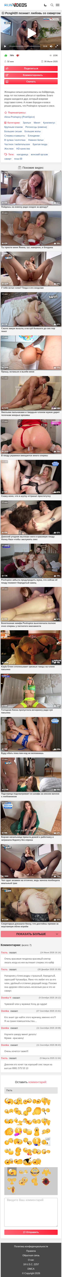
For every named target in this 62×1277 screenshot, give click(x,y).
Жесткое (9, 148)
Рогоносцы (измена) (36, 127)
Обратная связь (31, 1255)
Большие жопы (33, 131)
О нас (31, 1260)
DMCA (31, 1269)
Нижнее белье (36, 140)
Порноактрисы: (17, 112)
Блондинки (34, 135)
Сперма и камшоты (14, 135)
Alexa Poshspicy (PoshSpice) (19, 117)
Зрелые (27, 122)
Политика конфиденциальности (31, 1246)
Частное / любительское (17, 144)
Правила (31, 1251)
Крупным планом (13, 127)
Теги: (11, 154)
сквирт (7, 159)
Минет (37, 122)
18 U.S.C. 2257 (31, 1264)
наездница (22, 154)
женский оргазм (39, 154)
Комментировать (33, 75)
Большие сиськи (13, 131)
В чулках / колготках (15, 140)
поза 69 (18, 159)
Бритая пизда (40, 144)
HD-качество (23, 148)
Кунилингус (49, 122)
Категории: (13, 122)
